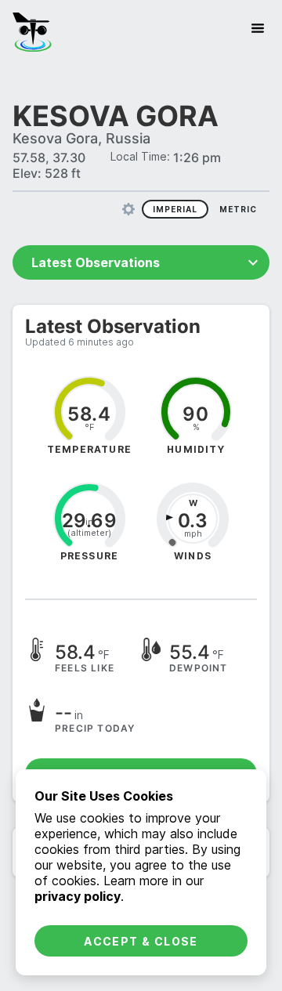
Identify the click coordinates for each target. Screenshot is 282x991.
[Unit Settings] (128, 209)
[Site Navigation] (257, 28)
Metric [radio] (238, 209)
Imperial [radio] (175, 209)
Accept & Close (141, 941)
